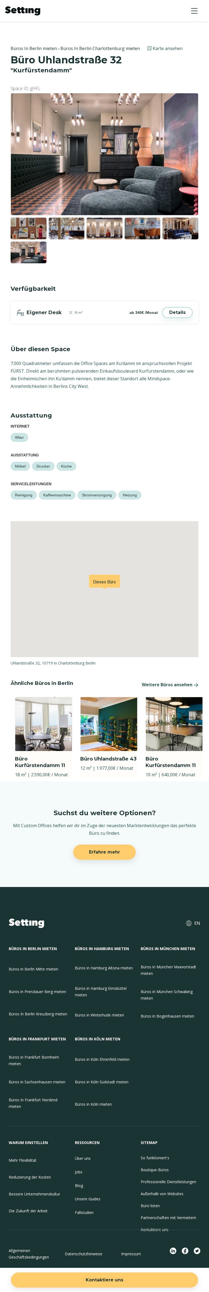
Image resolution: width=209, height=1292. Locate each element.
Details (177, 312)
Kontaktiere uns (104, 1279)
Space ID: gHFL (26, 88)
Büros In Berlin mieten (34, 48)
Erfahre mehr (104, 852)
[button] (194, 10)
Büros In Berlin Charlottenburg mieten (100, 48)
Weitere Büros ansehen (167, 685)
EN (197, 923)
